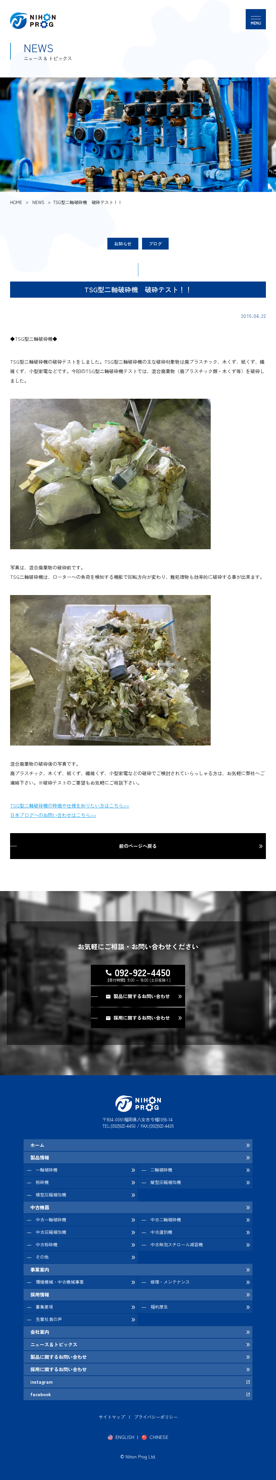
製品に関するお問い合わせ (58, 1356)
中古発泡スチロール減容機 (176, 1244)
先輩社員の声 (49, 1319)
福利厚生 (159, 1307)
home (16, 202)
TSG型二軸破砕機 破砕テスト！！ (87, 202)
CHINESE (158, 1437)
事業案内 (39, 1269)
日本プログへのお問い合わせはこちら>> (53, 815)
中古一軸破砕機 (51, 1219)
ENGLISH (124, 1437)
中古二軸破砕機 (165, 1219)
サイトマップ (112, 1417)
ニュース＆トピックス (53, 1344)
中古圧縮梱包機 (51, 1232)
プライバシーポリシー (156, 1417)
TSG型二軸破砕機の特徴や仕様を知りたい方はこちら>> (69, 805)
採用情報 (39, 1294)
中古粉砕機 (47, 1244)
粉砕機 (42, 1182)
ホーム (37, 1145)
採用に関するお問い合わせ (58, 1369)
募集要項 (44, 1307)
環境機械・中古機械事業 (60, 1282)
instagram (41, 1381)
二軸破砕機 (161, 1169)
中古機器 (39, 1207)
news (38, 202)
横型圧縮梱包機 (51, 1194)
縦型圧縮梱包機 (165, 1182)
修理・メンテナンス (170, 1282)
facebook (40, 1394)
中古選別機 (161, 1232)
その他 (42, 1257)
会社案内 (39, 1331)
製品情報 (39, 1157)
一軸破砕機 (47, 1169)
